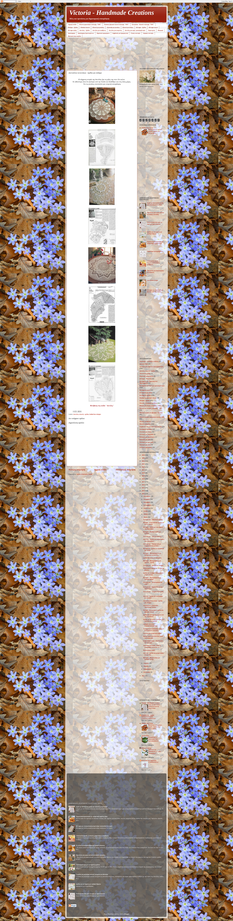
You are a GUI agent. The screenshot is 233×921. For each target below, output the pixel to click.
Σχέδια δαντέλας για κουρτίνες (152, 558)
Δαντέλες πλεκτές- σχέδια (81, 414)
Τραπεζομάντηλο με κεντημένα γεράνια (88, 865)
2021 (143, 470)
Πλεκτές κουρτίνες (145, 424)
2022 (143, 467)
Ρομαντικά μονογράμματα (155, 251)
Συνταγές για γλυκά (145, 432)
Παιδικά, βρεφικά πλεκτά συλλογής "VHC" (116, 24)
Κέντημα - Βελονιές (145, 379)
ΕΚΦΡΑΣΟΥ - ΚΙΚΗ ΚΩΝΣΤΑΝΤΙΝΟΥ (147, 716)
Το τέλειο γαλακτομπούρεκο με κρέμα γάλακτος (90, 845)
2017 (143, 482)
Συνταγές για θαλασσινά (147, 437)
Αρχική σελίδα (72, 24)
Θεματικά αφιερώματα (103, 33)
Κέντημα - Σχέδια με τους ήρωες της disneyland (153, 528)
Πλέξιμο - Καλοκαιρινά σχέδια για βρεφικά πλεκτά (153, 611)
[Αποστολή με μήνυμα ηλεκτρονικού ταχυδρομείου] (74, 411)
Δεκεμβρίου (147, 496)
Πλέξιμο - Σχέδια (73, 27)
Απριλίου (146, 663)
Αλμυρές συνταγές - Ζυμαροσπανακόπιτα (150, 625)
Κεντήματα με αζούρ (146, 393)
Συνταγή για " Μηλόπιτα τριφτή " (153, 519)
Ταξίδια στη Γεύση (147, 128)
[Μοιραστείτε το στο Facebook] (79, 411)
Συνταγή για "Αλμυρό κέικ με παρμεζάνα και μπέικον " (152, 545)
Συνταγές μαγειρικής (146, 447)
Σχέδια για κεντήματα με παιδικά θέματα (154, 233)
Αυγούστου (147, 508)
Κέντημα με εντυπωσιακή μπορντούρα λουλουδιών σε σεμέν (94, 826)
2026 (143, 455)
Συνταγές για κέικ (145, 439)
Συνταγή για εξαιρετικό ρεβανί (152, 633)
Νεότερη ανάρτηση (76, 470)
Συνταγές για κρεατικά (146, 442)
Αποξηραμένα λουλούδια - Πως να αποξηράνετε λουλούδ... (153, 629)
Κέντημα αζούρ (72, 30)
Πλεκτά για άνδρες (128, 27)
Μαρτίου (146, 666)
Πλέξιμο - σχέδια (145, 400)
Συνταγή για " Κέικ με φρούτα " (153, 536)
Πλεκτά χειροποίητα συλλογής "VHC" (90, 24)
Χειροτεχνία (151, 30)
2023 (143, 464)
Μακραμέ (160, 30)
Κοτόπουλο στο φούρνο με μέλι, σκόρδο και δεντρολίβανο (155, 131)
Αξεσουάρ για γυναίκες (113, 27)
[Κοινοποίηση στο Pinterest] (81, 411)
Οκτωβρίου (147, 502)
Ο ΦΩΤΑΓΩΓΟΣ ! (153, 762)
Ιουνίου (145, 514)
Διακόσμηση (71, 33)
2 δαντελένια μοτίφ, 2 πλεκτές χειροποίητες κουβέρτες (153, 262)
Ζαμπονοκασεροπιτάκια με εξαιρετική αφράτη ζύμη (155, 242)
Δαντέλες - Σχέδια (84, 30)
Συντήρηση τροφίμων (146, 429)
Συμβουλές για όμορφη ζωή (120, 33)
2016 (143, 485)
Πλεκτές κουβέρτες (145, 421)
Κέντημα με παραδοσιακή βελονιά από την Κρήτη (155, 291)
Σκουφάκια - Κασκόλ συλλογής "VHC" (143, 24)
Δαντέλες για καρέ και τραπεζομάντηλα (151, 366)
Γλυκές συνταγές (135, 33)
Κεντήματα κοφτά (145, 390)
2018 (143, 479)
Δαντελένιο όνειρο (152, 280)
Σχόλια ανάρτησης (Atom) (84, 474)
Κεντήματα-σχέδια (145, 395)
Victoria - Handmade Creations (111, 12)
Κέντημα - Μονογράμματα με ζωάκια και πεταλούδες (152, 554)
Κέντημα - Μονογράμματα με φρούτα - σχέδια (152, 561)
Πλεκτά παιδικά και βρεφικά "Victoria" (151, 413)
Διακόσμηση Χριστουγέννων (86, 33)
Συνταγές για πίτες (145, 445)
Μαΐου (145, 517)
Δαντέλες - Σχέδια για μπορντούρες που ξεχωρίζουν (153, 540)
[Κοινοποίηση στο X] (77, 411)
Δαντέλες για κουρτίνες (115, 30)
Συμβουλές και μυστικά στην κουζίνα (151, 427)
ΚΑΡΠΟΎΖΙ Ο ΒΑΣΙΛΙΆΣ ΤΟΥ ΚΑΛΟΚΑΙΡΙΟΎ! (153, 739)
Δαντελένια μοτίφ (145, 373)
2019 (143, 476)
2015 (143, 488)
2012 (143, 676)
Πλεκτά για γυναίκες (98, 27)
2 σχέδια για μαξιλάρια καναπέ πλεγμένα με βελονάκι (92, 874)
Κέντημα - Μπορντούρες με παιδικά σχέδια (151, 658)
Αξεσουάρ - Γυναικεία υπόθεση (149, 361)
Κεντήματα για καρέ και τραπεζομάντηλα (152, 386)
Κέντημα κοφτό (153, 27)
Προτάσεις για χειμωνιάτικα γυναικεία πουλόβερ (155, 213)
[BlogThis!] (75, 411)
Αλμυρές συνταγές (148, 33)
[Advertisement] (116, 53)
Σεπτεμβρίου (147, 505)
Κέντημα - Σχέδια (141, 27)
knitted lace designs (95, 414)
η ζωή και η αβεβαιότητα (148, 718)
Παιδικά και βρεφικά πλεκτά (148, 398)
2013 (143, 494)
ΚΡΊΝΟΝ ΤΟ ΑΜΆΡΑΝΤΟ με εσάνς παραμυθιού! (154, 751)
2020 (143, 473)
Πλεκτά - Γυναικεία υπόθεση (148, 403)
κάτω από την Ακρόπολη (148, 760)
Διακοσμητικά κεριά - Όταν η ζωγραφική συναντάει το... (152, 646)
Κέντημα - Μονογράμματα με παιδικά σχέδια (152, 578)
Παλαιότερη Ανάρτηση (125, 470)
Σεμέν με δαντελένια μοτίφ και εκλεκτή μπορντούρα (155, 204)
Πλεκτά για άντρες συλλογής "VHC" (151, 406)
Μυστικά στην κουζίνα (74, 36)
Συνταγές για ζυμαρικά (146, 434)
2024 (143, 461)
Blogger (126, 914)
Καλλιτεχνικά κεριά (149, 650)
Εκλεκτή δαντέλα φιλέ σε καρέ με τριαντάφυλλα (154, 223)
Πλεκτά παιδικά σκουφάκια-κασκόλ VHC (152, 417)
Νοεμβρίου (146, 499)
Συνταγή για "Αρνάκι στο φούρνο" (153, 565)
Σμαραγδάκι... (145, 736)
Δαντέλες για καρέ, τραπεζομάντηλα (135, 30)
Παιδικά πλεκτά (85, 27)
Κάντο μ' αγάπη (146, 748)
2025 (143, 458)
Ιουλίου (145, 511)
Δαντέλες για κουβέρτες (99, 30)
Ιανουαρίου (147, 672)
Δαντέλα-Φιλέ (144, 364)
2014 (143, 491)
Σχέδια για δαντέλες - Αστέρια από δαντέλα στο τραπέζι (153, 620)
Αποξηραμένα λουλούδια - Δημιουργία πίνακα (151, 606)
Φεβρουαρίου (147, 669)
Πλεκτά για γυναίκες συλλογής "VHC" (151, 408)
